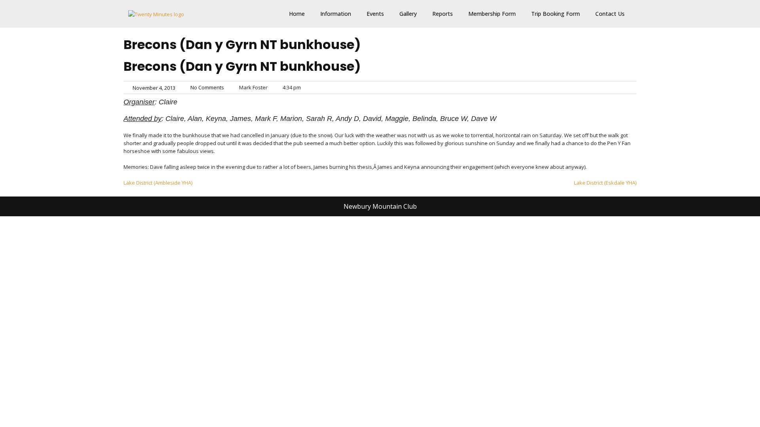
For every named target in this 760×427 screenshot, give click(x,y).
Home (297, 13)
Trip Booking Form (555, 13)
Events (375, 13)
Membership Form (492, 13)
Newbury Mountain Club (380, 206)
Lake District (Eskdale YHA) (605, 182)
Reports (442, 13)
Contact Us (610, 13)
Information (335, 13)
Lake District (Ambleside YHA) (158, 182)
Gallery (408, 13)
